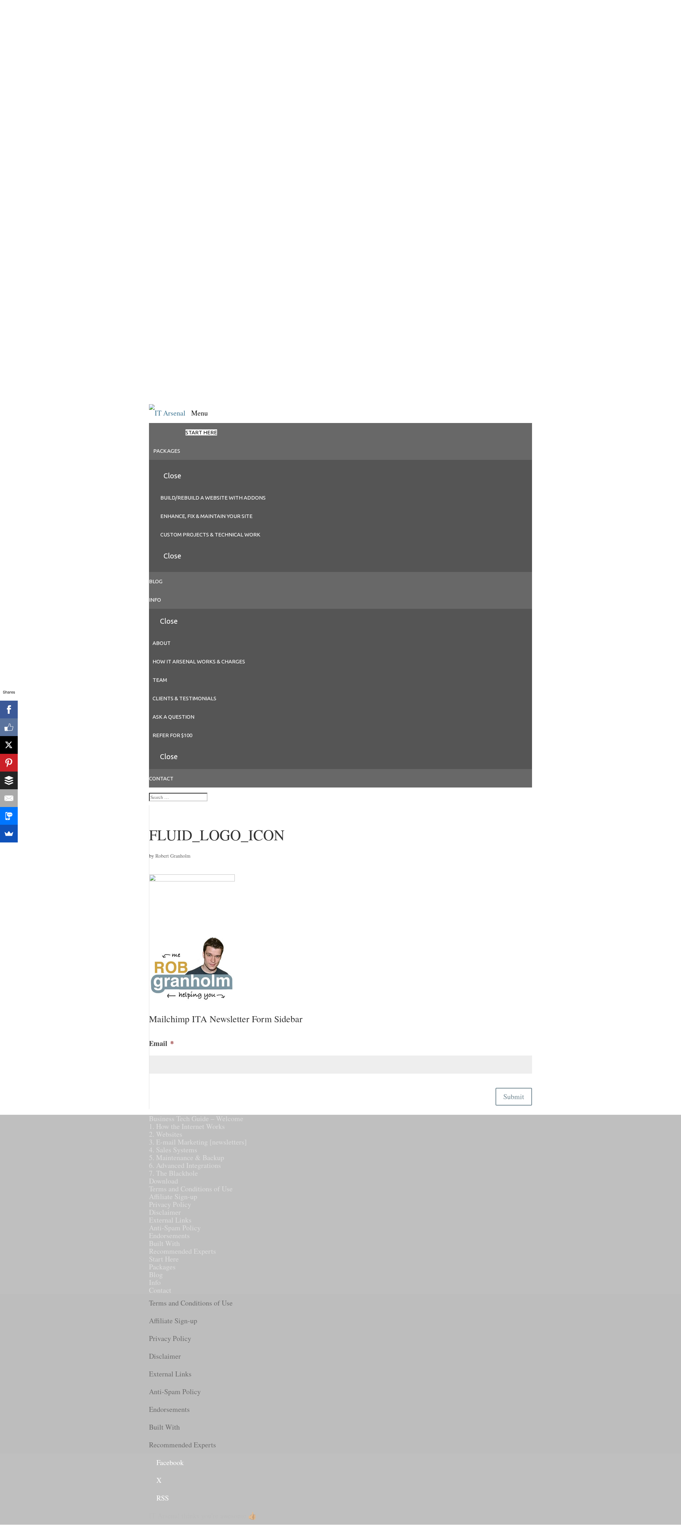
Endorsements (169, 1235)
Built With (164, 1243)
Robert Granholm (172, 855)
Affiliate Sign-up (173, 1196)
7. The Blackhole (173, 1173)
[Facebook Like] (9, 727)
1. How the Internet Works (187, 1126)
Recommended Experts (182, 1251)
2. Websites (165, 1134)
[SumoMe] (9, 833)
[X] (9, 745)
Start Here (164, 1259)
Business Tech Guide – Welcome (196, 1118)
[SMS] (9, 816)
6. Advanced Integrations (185, 1165)
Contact (160, 1290)
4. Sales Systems (173, 1149)
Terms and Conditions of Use (191, 1188)
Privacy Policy (170, 1204)
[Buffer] (9, 780)
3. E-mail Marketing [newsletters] (198, 1142)
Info (155, 1282)
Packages (162, 1266)
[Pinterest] (9, 763)
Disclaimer (165, 1212)
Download (163, 1181)
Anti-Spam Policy (175, 1227)
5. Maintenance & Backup (186, 1157)
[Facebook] (9, 709)
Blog (156, 1274)
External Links (170, 1220)
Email (161, 1043)
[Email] (9, 798)
